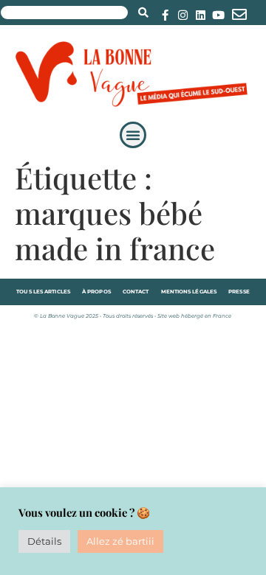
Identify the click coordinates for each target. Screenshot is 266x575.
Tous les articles (43, 291)
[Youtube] (218, 15)
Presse (239, 291)
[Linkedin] (200, 15)
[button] (133, 135)
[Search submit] (143, 12)
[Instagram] (182, 15)
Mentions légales (189, 291)
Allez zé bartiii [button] (120, 541)
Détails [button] (44, 541)
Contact (136, 291)
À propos (96, 291)
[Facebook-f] (165, 15)
